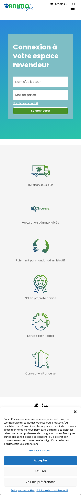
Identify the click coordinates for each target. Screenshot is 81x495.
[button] (75, 412)
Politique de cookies (23, 490)
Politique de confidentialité (52, 490)
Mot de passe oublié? (25, 103)
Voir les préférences (40, 482)
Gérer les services (39, 450)
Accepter (40, 460)
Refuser (40, 471)
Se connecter (40, 111)
